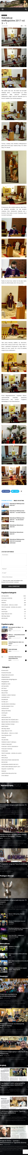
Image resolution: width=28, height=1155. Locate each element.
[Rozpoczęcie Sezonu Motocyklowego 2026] (3, 955)
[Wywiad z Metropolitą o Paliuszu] (3, 915)
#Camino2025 (4, 670)
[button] (26, 9)
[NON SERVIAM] (4, 651)
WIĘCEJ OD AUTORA (19, 500)
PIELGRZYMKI (4, 739)
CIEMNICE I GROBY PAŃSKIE (8, 695)
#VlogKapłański (5, 681)
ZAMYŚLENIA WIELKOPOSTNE (8, 773)
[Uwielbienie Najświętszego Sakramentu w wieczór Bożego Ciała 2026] (3, 930)
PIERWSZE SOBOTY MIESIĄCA (8, 742)
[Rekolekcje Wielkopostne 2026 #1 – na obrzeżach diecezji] (5, 519)
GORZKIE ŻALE (5, 708)
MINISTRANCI (4, 726)
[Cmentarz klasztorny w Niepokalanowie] (4, 659)
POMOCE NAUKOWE (6, 744)
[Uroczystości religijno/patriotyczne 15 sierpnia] (14, 796)
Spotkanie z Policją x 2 (14, 946)
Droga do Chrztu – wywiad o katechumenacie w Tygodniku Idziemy (13, 1141)
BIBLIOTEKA (4, 693)
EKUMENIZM (4, 699)
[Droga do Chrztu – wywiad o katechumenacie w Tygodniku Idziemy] (14, 1132)
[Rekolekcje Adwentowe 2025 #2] (5, 526)
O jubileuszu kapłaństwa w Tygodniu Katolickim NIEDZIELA (12, 1112)
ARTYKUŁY (4, 688)
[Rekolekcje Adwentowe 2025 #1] (5, 534)
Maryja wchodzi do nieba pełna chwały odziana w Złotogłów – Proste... (13, 835)
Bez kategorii (4, 690)
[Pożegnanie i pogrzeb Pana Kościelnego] (14, 855)
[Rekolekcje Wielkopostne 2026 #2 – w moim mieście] (5, 512)
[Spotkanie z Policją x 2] (3, 948)
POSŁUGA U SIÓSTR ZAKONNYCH (9, 746)
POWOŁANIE (4, 751)
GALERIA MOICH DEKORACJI (8, 704)
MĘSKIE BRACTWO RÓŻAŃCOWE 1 (10, 719)
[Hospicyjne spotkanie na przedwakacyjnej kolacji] (14, 985)
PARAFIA (3, 737)
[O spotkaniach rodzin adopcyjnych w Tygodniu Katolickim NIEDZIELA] (14, 1074)
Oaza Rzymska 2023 (6, 735)
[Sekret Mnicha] (14, 3)
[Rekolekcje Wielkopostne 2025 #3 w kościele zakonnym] (5, 541)
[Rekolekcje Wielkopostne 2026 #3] (5, 505)
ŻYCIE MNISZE (5, 775)
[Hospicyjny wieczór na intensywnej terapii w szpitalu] (14, 1015)
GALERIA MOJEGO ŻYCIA (7, 706)
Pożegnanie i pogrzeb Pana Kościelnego (14, 864)
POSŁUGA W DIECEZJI (6, 748)
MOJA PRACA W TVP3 (6, 731)
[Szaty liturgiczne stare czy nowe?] (4, 643)
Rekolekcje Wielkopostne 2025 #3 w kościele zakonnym (17, 541)
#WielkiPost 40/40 (5, 684)
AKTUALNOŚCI (5, 686)
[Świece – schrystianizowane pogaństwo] (4, 637)
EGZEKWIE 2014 (5, 697)
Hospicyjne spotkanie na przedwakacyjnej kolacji (8, 995)
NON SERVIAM (13, 649)
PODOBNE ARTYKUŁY (6, 500)
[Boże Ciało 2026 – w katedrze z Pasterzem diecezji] (3, 937)
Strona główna (4, 13)
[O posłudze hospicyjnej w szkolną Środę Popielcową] (14, 1043)
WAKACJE (3, 771)
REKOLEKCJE (4, 15)
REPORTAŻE (4, 762)
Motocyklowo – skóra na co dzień (9, 733)
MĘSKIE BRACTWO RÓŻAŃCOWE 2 (10, 722)
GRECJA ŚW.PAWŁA (6, 710)
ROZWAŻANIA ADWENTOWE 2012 (9, 764)
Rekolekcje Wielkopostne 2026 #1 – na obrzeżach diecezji (17, 519)
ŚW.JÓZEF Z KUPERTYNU (7, 769)
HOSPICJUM (4, 713)
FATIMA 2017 (4, 701)
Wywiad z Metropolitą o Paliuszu (16, 914)
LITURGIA (3, 715)
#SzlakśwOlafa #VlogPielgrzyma (9, 679)
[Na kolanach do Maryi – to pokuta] (4, 629)
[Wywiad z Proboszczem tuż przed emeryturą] (3, 923)
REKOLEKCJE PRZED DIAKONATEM (10, 760)
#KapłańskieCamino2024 (7, 675)
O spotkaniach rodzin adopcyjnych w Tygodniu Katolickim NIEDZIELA (12, 1084)
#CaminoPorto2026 (6, 672)
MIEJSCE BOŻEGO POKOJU (7, 724)
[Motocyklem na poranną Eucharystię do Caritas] (3, 962)
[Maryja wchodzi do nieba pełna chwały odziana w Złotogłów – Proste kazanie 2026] (14, 826)
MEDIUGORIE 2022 (6, 717)
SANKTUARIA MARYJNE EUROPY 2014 (10, 766)
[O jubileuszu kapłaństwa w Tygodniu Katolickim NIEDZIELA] (14, 1102)
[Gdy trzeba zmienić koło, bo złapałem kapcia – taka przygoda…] (3, 970)
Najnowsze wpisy (7, 785)
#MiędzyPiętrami (5, 677)
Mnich (10, 630)
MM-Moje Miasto (5, 728)
